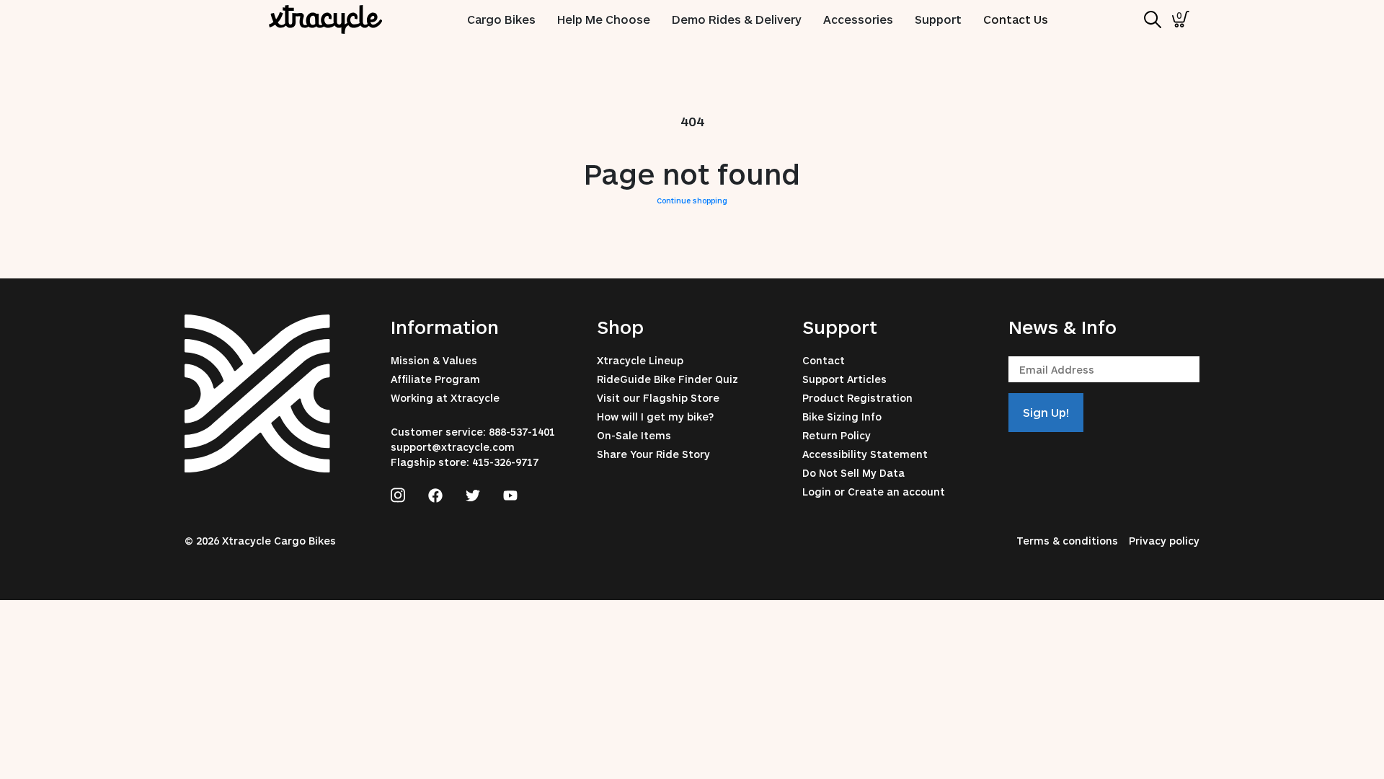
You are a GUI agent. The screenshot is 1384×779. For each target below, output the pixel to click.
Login (816, 491)
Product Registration (857, 398)
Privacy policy (1164, 540)
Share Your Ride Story (653, 454)
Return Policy (836, 435)
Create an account (896, 491)
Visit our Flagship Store (658, 398)
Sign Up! (1046, 412)
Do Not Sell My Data (853, 473)
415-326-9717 (505, 462)
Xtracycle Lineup (640, 360)
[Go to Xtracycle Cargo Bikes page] (398, 493)
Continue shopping (692, 200)
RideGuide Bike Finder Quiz (667, 379)
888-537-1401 (522, 432)
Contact (823, 360)
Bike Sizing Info (842, 416)
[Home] (326, 19)
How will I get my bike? (655, 416)
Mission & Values (434, 360)
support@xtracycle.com (453, 447)
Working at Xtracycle (445, 398)
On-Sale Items (634, 435)
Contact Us (1015, 19)
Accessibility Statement (865, 454)
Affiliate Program (435, 379)
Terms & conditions (1067, 540)
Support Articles (844, 379)
